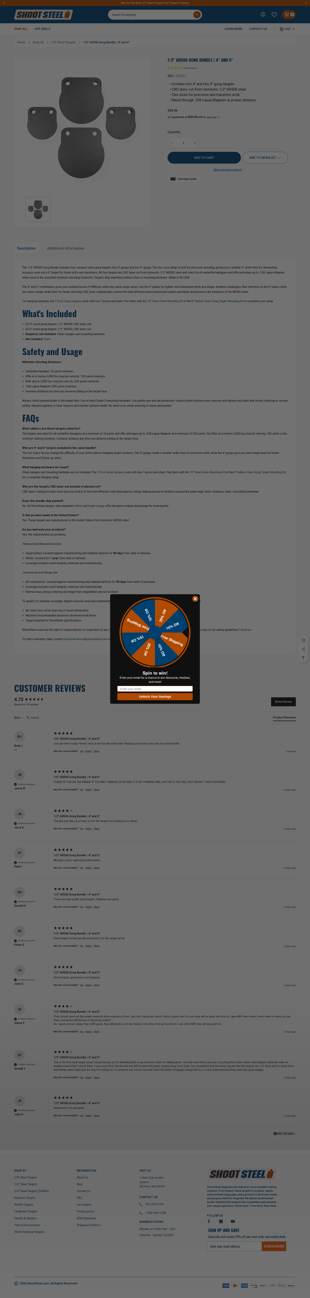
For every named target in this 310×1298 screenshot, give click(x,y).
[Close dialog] (195, 599)
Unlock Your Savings (155, 696)
